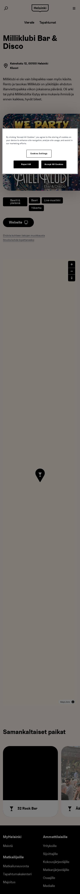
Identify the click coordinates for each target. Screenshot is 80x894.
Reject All (26, 164)
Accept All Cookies (53, 164)
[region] (40, 151)
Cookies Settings (39, 154)
